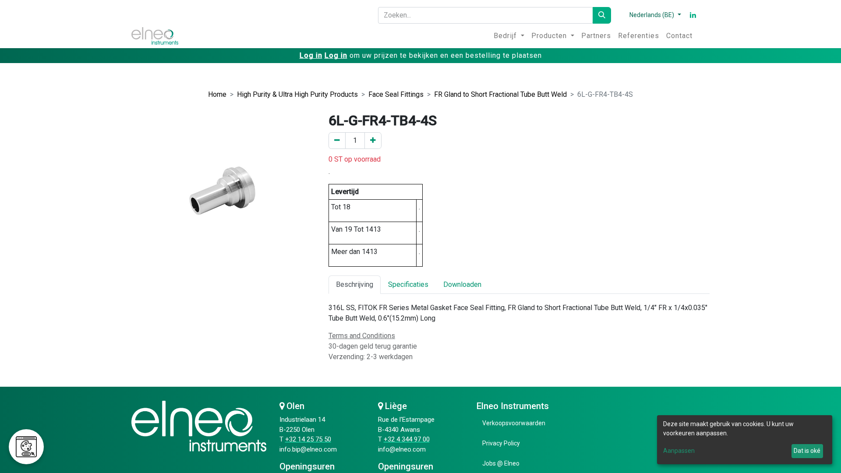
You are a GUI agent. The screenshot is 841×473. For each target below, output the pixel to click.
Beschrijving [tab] (354, 284)
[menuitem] (509, 36)
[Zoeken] (602, 15)
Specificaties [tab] (408, 284)
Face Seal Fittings (396, 94)
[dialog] (744, 439)
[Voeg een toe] (373, 140)
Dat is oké (807, 450)
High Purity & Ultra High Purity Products (297, 94)
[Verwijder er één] (337, 140)
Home (217, 94)
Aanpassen (679, 450)
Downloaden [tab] (462, 284)
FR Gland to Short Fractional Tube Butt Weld (500, 94)
